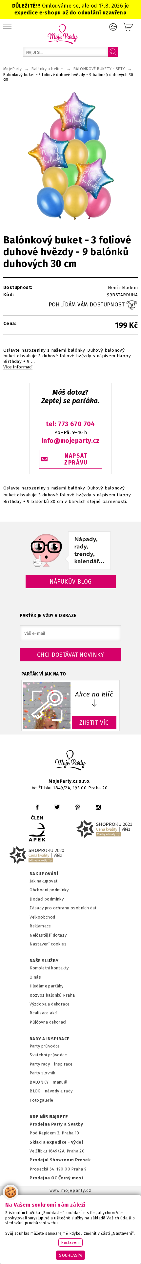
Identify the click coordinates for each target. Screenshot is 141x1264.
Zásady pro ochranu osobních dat (63, 907)
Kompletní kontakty (49, 967)
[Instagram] (98, 807)
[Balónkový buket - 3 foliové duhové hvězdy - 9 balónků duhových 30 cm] (70, 158)
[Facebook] (37, 807)
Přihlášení (113, 27)
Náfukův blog (71, 581)
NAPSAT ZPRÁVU (76, 459)
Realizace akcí (44, 1012)
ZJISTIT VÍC (94, 722)
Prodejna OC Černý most (56, 1177)
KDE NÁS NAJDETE (49, 1117)
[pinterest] (77, 807)
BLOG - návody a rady (51, 1090)
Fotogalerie (41, 1100)
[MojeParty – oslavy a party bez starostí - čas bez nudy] (62, 34)
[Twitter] (57, 807)
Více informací (17, 367)
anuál (62, 1082)
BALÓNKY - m (43, 1082)
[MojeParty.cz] (70, 761)
